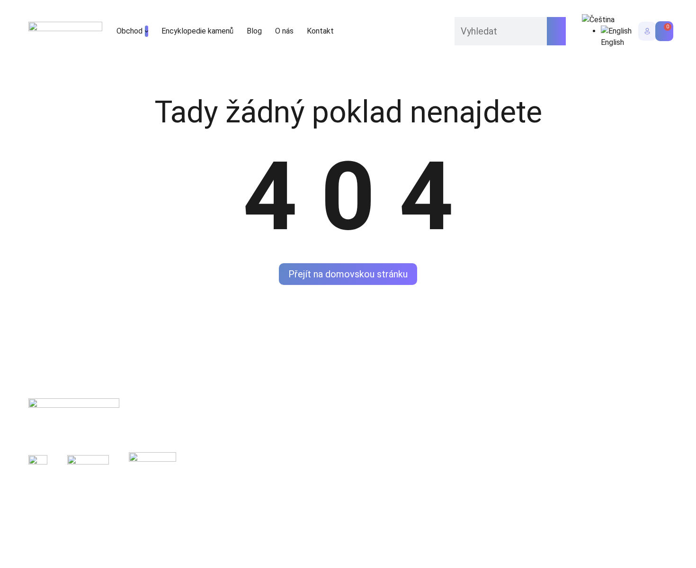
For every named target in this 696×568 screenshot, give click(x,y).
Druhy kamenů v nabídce (343, 424)
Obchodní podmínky (174, 514)
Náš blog (317, 440)
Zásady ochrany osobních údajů (80, 514)
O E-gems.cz (324, 456)
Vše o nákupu (453, 424)
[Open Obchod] (146, 31)
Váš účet (446, 440)
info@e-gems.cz (587, 424)
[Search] (556, 31)
